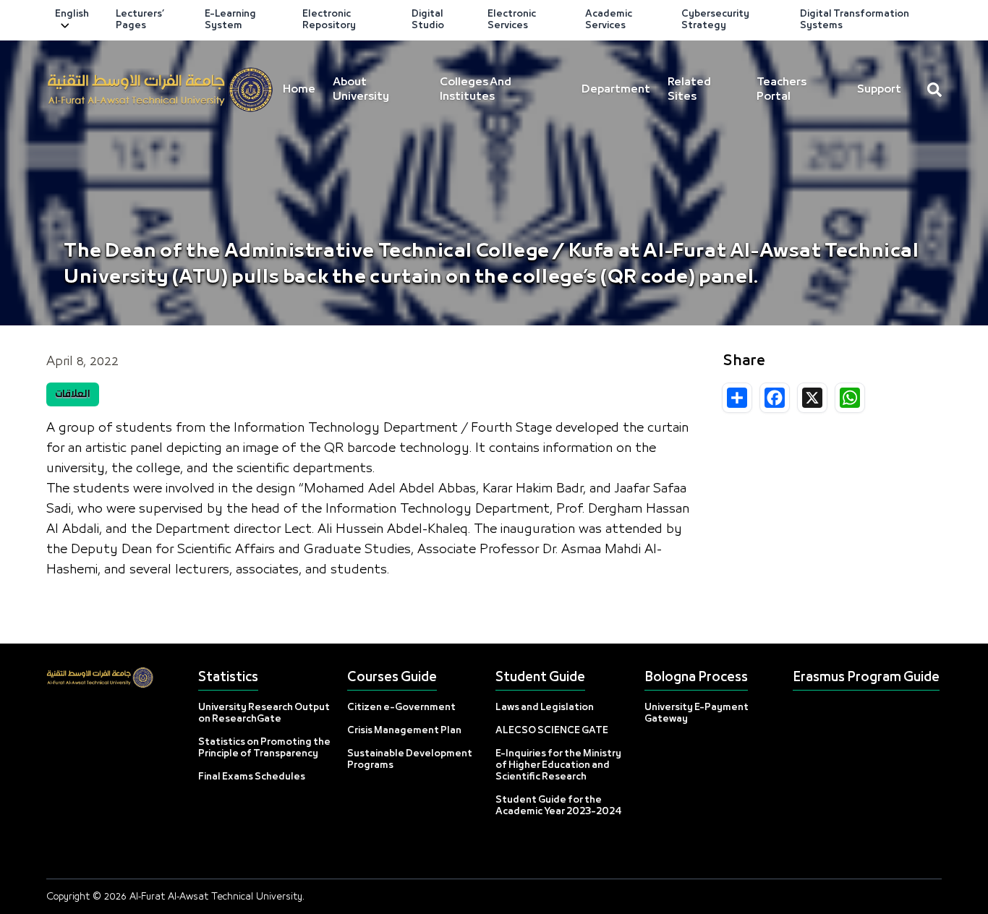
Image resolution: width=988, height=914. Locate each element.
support (879, 89)
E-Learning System (230, 20)
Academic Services (608, 20)
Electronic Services (511, 20)
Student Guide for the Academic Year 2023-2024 (558, 806)
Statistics (228, 678)
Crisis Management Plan (404, 731)
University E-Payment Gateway (696, 713)
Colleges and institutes (475, 89)
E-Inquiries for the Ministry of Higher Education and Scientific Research (558, 765)
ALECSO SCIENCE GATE (551, 731)
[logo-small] (160, 90)
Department (616, 89)
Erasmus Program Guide (866, 678)
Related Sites (689, 89)
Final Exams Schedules (251, 777)
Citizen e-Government (401, 707)
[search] (934, 89)
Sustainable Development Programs (409, 760)
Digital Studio (428, 20)
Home (299, 89)
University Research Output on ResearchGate (264, 713)
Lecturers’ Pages (140, 20)
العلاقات (72, 394)
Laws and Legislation (544, 707)
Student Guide (540, 678)
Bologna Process (696, 678)
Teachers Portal (781, 89)
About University (361, 89)
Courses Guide (392, 678)
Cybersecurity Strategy (715, 20)
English (72, 14)
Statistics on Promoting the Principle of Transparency (264, 748)
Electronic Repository (329, 20)
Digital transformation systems (854, 20)
